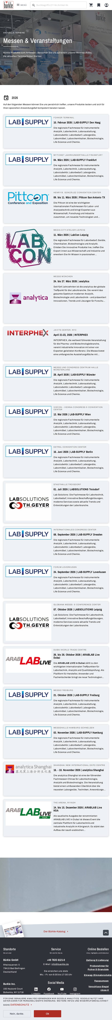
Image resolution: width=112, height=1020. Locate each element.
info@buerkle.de (60, 964)
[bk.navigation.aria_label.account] (106, 5)
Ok (47, 1013)
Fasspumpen (101, 981)
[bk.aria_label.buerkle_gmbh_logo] (8, 5)
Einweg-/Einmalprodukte (96, 975)
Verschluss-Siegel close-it (99, 988)
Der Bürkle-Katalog (54, 931)
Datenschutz (19, 1004)
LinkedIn (36, 993)
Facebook (49, 993)
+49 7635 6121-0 (56, 960)
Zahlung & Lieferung (97, 960)
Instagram (75, 993)
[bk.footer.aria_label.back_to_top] (106, 933)
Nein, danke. (17, 1013)
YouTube (62, 993)
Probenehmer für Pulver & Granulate (98, 968)
